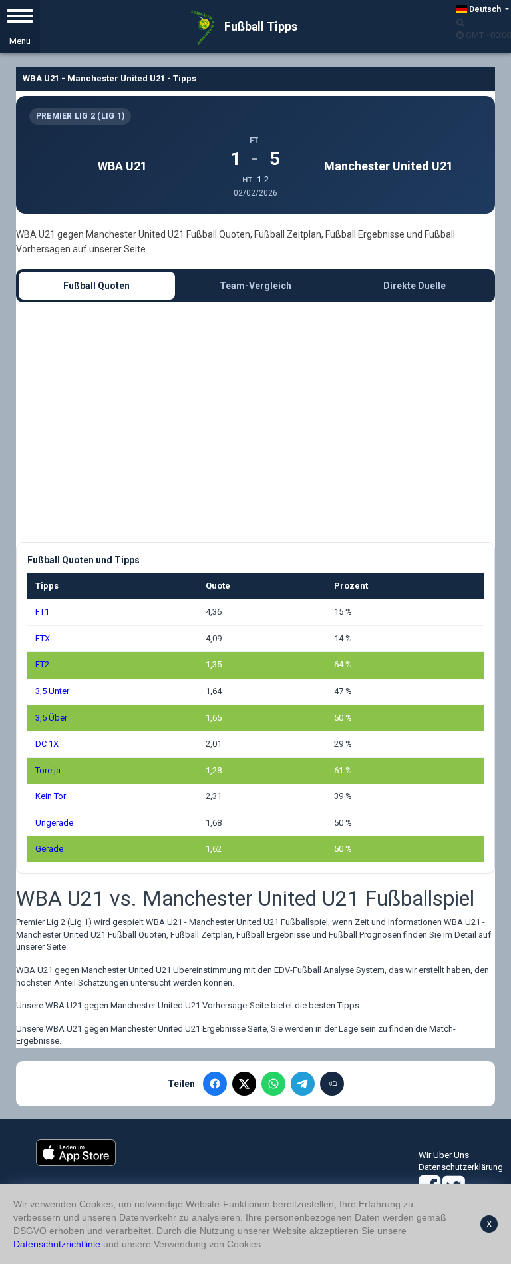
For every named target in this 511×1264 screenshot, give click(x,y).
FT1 (42, 612)
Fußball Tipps (259, 26)
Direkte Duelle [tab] (414, 285)
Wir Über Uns (444, 1155)
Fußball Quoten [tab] (96, 285)
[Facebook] (215, 1084)
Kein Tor (50, 796)
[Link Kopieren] (332, 1084)
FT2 (42, 664)
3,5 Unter (52, 691)
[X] (244, 1084)
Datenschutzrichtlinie (56, 1244)
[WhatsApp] (273, 1084)
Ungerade (54, 823)
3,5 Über (51, 718)
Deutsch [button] (485, 9)
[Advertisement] (255, 422)
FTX (42, 638)
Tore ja (48, 770)
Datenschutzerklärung (461, 1167)
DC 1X (47, 744)
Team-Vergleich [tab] (255, 285)
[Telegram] (303, 1084)
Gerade (49, 849)
